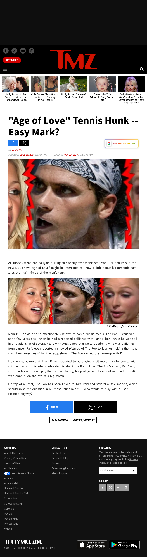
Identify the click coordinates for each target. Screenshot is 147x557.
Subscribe (133, 470)
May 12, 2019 (71, 154)
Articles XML (11, 483)
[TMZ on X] (14, 51)
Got (12, 60)
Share (54, 407)
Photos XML (11, 523)
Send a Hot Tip (60, 458)
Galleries (9, 508)
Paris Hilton (59, 420)
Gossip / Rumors (83, 420)
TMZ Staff (18, 150)
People (8, 513)
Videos (8, 528)
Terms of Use (12, 463)
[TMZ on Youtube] (23, 51)
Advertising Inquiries (63, 468)
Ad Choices (10, 468)
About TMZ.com (13, 453)
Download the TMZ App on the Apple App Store (92, 544)
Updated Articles (13, 488)
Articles (8, 478)
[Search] (142, 69)
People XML (11, 518)
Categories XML (13, 503)
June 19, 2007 (27, 154)
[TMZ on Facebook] (6, 51)
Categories (10, 498)
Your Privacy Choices (23, 473)
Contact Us (58, 453)
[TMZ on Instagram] (31, 51)
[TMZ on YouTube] (118, 487)
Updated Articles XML (16, 493)
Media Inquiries (60, 473)
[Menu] (5, 69)
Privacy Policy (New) (15, 458)
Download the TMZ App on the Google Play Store (124, 544)
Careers (56, 463)
